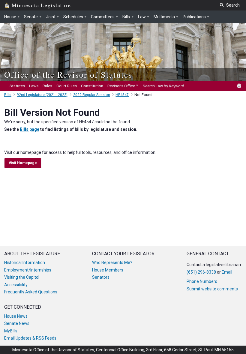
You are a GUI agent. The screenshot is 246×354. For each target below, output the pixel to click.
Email (227, 272)
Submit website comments (212, 288)
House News (16, 316)
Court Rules (66, 85)
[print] (239, 86)
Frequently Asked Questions (30, 292)
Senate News (16, 323)
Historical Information (24, 262)
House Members (107, 270)
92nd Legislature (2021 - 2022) (42, 95)
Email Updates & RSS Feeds (30, 338)
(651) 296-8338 (201, 272)
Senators (101, 277)
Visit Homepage (23, 163)
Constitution (92, 85)
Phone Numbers (202, 281)
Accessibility (16, 284)
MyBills (10, 330)
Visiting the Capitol (21, 277)
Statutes (17, 85)
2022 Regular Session (91, 95)
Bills (7, 95)
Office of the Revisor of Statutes (68, 74)
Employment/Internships (27, 270)
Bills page (29, 129)
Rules (47, 85)
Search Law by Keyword (163, 85)
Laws (33, 85)
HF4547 (122, 95)
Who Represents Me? (112, 262)
